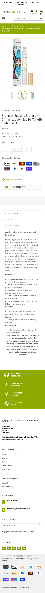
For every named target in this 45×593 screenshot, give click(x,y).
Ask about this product (14, 179)
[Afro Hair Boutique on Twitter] (9, 548)
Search (4, 454)
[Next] (39, 62)
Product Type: (6, 136)
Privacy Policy (6, 469)
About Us (4, 458)
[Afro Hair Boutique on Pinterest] (14, 548)
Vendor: (4, 110)
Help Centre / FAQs (7, 487)
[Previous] (5, 62)
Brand (3, 462)
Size (3, 142)
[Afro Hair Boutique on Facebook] (4, 548)
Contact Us (5, 483)
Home (4, 26)
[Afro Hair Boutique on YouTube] (24, 548)
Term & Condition (7, 466)
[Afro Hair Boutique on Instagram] (19, 548)
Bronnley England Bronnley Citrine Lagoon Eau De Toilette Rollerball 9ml (21, 30)
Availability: (6, 133)
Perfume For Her (15, 26)
